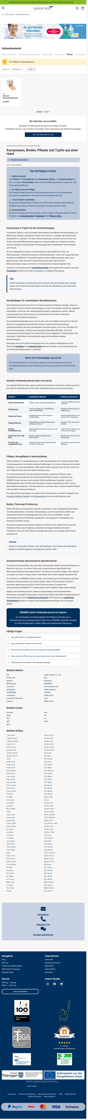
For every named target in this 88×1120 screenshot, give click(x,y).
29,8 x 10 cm (49, 888)
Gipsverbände (47, 54)
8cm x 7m (10, 882)
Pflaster (70, 54)
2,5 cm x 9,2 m (12, 753)
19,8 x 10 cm (49, 856)
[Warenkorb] (82, 8)
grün (8, 724)
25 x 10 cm (48, 885)
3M (8, 675)
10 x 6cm (47, 756)
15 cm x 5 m (48, 829)
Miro (46, 678)
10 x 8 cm (47, 762)
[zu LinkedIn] (61, 984)
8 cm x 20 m (11, 865)
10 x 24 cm (48, 785)
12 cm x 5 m (48, 806)
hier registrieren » (27, 62)
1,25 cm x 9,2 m (12, 741)
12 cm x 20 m (49, 812)
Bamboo (10, 681)
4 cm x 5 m (11, 768)
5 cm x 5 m (11, 788)
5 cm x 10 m (11, 791)
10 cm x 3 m (48, 738)
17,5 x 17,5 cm (49, 853)
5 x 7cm (9, 806)
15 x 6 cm (47, 835)
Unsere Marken (50, 969)
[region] (43, 420)
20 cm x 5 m (48, 859)
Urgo (46, 698)
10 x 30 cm (48, 791)
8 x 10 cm (10, 873)
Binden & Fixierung (9, 54)
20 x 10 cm (48, 867)
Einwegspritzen (40, 496)
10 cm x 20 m (49, 750)
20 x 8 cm (47, 865)
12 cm (46, 800)
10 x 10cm (48, 768)
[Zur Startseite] (43, 8)
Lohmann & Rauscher (15, 698)
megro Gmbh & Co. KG (52, 675)
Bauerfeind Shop (8, 972)
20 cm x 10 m (49, 862)
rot (45, 718)
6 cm (8, 812)
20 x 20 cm (48, 870)
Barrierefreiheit (49, 1096)
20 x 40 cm (48, 879)
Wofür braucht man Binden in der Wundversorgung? (30, 662)
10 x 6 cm (47, 753)
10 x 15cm (48, 776)
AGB (60, 1094)
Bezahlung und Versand (47, 1094)
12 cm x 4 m (48, 803)
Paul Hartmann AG (51, 687)
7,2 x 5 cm (10, 841)
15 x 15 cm (48, 847)
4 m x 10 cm (11, 782)
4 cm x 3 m (11, 762)
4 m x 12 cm (11, 785)
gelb (8, 721)
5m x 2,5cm (11, 809)
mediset (10, 701)
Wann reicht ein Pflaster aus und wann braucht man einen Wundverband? (38, 656)
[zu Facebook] (54, 984)
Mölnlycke (48, 681)
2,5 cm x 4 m (11, 747)
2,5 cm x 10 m (12, 756)
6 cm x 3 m (11, 815)
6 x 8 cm (10, 832)
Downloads (49, 972)
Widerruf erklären (34, 1096)
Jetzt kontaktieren (20, 991)
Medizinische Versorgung (11, 969)
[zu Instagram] (48, 984)
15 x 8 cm (47, 841)
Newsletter (43, 914)
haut (45, 712)
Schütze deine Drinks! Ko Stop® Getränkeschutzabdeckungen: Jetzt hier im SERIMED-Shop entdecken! (41, 2)
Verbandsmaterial (22, 14)
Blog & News (49, 966)
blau (8, 718)
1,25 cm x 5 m (12, 738)
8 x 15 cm (10, 879)
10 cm (9, 891)
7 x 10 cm (10, 838)
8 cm (8, 853)
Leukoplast (11, 695)
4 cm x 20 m (11, 771)
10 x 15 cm (48, 773)
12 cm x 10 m (49, 809)
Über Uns (5, 963)
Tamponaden (80, 54)
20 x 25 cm (48, 873)
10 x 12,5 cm (49, 771)
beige (9, 715)
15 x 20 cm (48, 850)
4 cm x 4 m (11, 765)
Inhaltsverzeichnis (19, 159)
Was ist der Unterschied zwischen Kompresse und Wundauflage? (35, 650)
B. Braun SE (11, 678)
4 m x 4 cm (11, 773)
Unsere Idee (49, 959)
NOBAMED (48, 684)
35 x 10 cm (48, 891)
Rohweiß (10, 712)
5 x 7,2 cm (10, 800)
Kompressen (60, 54)
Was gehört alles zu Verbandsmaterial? (26, 637)
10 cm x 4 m (48, 741)
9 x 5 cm (10, 885)
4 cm (8, 759)
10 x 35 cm (48, 794)
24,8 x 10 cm (49, 882)
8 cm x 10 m (11, 862)
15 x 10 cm (48, 844)
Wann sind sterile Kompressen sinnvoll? (26, 644)
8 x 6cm (9, 867)
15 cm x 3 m (48, 826)
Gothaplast (11, 690)
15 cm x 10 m (49, 832)
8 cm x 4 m (11, 856)
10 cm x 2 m (48, 735)
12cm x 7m (48, 820)
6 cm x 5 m (11, 820)
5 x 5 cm (10, 794)
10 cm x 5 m (48, 744)
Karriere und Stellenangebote (12, 966)
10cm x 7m (48, 797)
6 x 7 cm (10, 829)
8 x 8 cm (10, 870)
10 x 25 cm (48, 788)
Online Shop (9, 14)
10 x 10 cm (48, 765)
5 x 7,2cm (10, 803)
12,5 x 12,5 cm (49, 815)
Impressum (12, 1094)
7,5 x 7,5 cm (11, 847)
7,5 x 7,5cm (11, 850)
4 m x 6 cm (11, 776)
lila (45, 715)
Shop (4, 959)
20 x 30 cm (48, 876)
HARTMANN (11, 692)
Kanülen (26, 496)
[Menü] (3, 8)
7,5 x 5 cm (10, 844)
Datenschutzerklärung (27, 1094)
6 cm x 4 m (11, 818)
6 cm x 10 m (11, 823)
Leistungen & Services (52, 963)
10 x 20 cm (48, 779)
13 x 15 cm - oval (50, 823)
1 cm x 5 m (11, 735)
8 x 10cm (10, 876)
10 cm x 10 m (49, 747)
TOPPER (47, 692)
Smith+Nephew (50, 690)
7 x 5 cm (10, 835)
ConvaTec (10, 687)
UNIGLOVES (48, 695)
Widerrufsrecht (70, 1094)
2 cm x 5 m (11, 744)
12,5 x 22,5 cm (49, 818)
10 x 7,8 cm (48, 759)
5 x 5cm (9, 797)
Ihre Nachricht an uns (45, 135)
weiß (46, 721)
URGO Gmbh (48, 701)
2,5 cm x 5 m (11, 750)
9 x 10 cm (10, 888)
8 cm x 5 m (11, 859)
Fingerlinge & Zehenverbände (29, 54)
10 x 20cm (48, 782)
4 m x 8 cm (11, 779)
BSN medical (11, 684)
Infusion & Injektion (14, 496)
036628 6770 (43, 924)
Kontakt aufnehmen (43, 935)
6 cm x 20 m (11, 826)
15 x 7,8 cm (48, 838)
